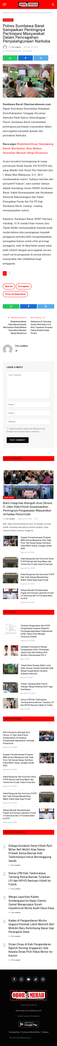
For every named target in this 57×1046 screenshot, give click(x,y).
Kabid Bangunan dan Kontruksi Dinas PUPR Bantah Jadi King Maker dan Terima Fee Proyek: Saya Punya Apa (37, 561)
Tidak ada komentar (13, 51)
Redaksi (45, 1032)
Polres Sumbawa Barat (15, 294)
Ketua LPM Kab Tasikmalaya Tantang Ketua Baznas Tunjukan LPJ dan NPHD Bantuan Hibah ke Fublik (37, 702)
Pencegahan (23, 286)
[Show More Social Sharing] (51, 58)
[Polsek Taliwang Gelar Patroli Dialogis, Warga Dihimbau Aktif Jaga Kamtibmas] (10, 687)
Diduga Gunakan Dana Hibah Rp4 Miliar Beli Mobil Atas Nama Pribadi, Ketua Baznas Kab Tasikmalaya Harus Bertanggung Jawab (30, 853)
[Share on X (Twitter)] (41, 58)
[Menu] (4, 4)
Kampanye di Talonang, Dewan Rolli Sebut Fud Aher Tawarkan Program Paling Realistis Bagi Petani (41, 327)
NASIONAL (8, 20)
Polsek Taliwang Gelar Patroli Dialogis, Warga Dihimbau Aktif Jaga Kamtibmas (37, 686)
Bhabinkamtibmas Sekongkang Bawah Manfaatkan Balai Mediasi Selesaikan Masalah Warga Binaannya (28, 148)
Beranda (6, 13)
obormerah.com (22, 1011)
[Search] (52, 4)
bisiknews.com (35, 1011)
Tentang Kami (14, 1032)
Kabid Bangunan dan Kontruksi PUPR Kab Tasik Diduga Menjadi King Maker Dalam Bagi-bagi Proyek (37, 577)
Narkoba (9, 286)
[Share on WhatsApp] (10, 58)
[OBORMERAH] (28, 4)
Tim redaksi (16, 47)
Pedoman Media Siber (31, 1032)
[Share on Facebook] (25, 58)
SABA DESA (9, 497)
